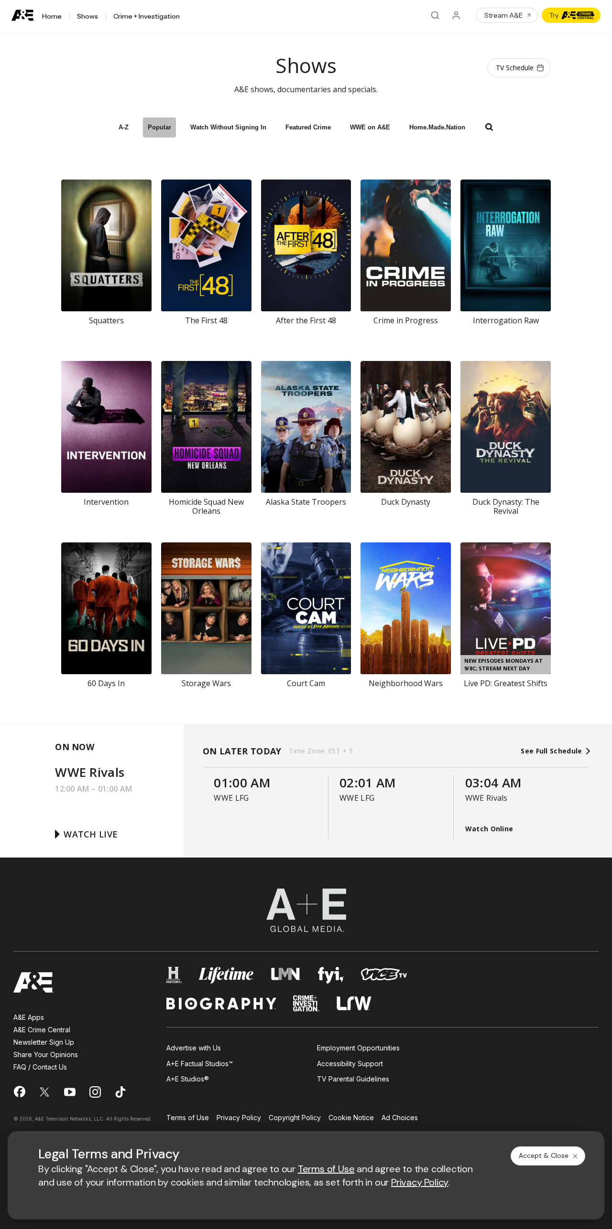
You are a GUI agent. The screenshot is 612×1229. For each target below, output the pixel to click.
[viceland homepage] (384, 975)
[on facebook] (19, 1091)
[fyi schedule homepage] (331, 975)
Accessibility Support (350, 1063)
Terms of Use (187, 1118)
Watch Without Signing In (228, 127)
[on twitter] (44, 1092)
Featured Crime (308, 127)
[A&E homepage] (33, 982)
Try (553, 15)
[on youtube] (70, 1092)
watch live (91, 834)
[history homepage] (174, 975)
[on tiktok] (120, 1092)
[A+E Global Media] (306, 910)
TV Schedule (515, 67)
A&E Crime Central (41, 1030)
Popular (159, 127)
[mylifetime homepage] (226, 975)
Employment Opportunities (358, 1048)
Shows (87, 17)
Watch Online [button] (489, 828)
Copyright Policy (295, 1118)
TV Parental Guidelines (353, 1079)
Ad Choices (400, 1118)
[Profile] (456, 15)
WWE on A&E (370, 127)
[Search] (435, 15)
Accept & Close (543, 1155)
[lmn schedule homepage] (286, 975)
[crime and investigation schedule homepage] (306, 1003)
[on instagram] (95, 1092)
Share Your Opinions (45, 1054)
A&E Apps (28, 1017)
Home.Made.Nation (437, 127)
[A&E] (22, 15)
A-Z (124, 127)
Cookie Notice (351, 1118)
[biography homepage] (221, 1003)
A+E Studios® (187, 1079)
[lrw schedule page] (354, 1003)
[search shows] (489, 127)
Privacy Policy (239, 1118)
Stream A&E (503, 15)
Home (52, 17)
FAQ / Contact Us (40, 1067)
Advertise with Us (193, 1048)
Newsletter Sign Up (43, 1042)
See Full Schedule (552, 751)
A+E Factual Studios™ (199, 1063)
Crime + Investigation (146, 17)
